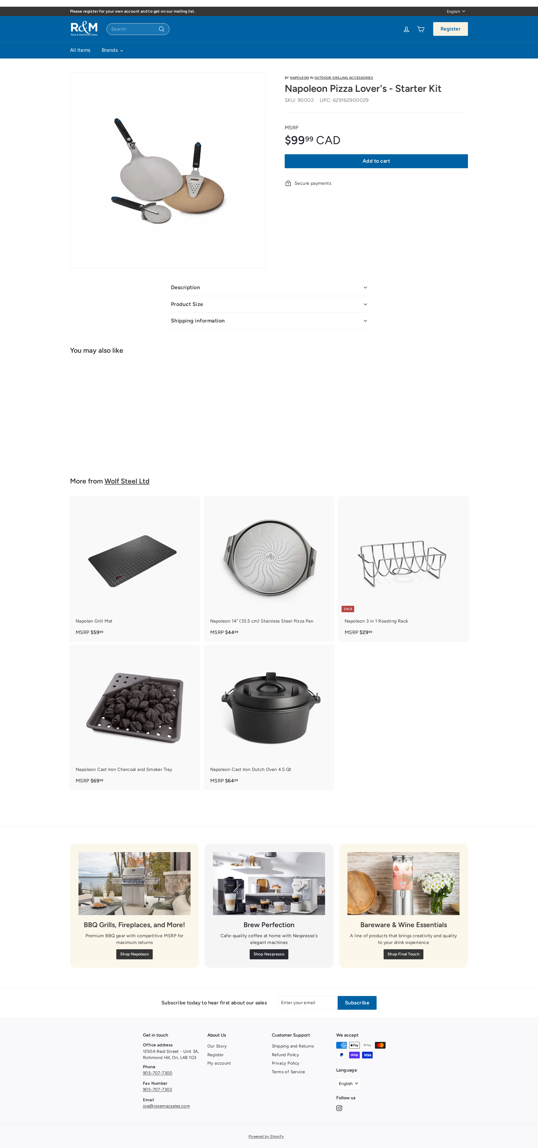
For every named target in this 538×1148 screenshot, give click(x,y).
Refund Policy (285, 1054)
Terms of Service (288, 1071)
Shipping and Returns (293, 1046)
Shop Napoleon (134, 954)
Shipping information (198, 320)
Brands (110, 50)
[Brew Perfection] (269, 883)
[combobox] (138, 29)
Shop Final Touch (403, 954)
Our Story (217, 1046)
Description (185, 287)
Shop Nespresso (269, 954)
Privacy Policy (286, 1063)
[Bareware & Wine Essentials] (403, 883)
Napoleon (299, 78)
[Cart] (421, 29)
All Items (80, 50)
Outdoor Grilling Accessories (343, 78)
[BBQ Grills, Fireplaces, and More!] (134, 883)
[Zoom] (168, 170)
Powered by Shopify (266, 1136)
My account (219, 1063)
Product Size (187, 304)
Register (450, 29)
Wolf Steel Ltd (127, 481)
